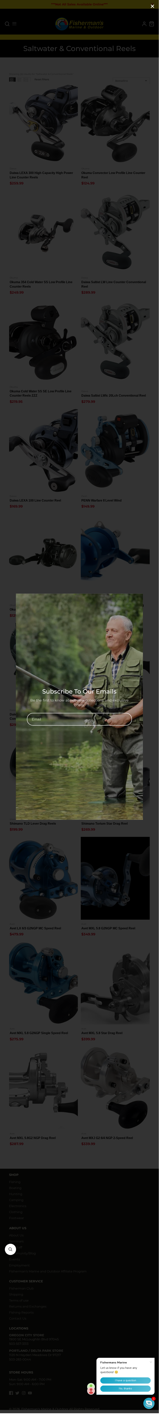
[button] (10, 1249)
